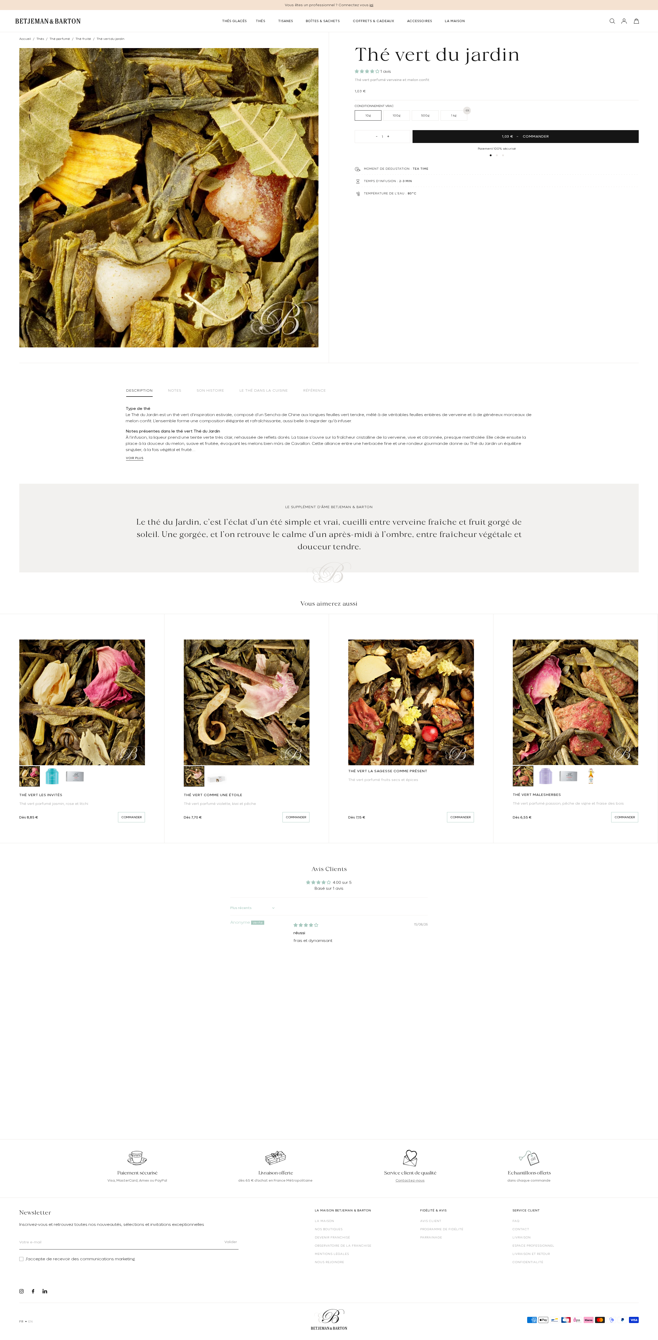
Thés (40, 39)
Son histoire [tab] (210, 390)
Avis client (430, 1221)
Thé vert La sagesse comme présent (387, 771)
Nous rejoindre (329, 1262)
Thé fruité (83, 39)
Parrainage (431, 1237)
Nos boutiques (329, 1229)
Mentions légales (332, 1254)
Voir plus (134, 458)
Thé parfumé (60, 39)
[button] (367, 71)
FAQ (516, 1221)
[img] (306, 925)
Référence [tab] (314, 390)
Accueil (25, 39)
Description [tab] (139, 390)
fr (21, 1321)
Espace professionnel (533, 1245)
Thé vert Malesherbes (537, 795)
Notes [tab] (174, 390)
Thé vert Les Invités (40, 795)
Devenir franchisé (332, 1237)
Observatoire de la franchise (343, 1245)
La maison (324, 1221)
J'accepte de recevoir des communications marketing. (80, 1259)
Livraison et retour (531, 1254)
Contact (521, 1229)
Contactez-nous (410, 1180)
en (30, 1321)
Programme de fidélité (441, 1229)
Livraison (522, 1237)
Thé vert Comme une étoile (213, 795)
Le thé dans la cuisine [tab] (264, 390)
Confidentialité (528, 1262)
